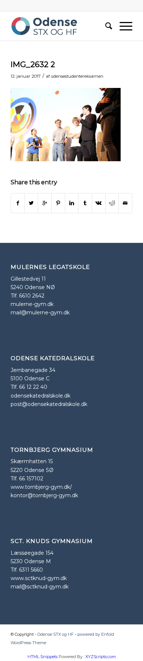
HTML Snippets (42, 656)
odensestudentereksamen (77, 76)
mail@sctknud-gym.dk (40, 586)
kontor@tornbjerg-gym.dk (44, 495)
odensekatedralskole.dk (40, 395)
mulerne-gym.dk (32, 304)
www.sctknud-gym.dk (39, 578)
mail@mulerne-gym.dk (40, 312)
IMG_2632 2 (33, 64)
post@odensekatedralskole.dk (49, 404)
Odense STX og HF (55, 634)
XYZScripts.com (100, 656)
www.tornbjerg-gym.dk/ (41, 487)
